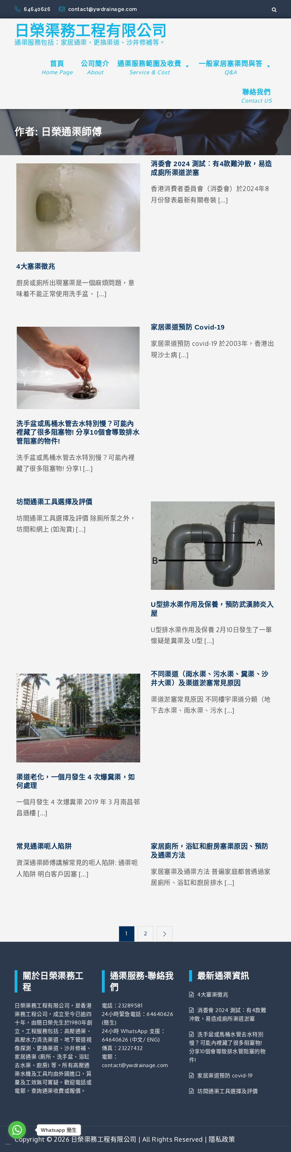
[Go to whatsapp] (17, 1130)
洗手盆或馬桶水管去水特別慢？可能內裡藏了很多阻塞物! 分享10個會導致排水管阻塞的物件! (77, 432)
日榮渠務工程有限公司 (91, 30)
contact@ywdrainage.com (102, 9)
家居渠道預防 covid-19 (188, 327)
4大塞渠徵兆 (35, 266)
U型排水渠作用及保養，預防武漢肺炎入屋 (212, 609)
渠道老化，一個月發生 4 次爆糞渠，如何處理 (75, 781)
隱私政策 (222, 1139)
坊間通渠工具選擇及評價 (54, 502)
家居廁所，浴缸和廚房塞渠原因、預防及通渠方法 (210, 851)
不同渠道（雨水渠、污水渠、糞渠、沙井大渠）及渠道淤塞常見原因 (210, 678)
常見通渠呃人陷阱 (44, 846)
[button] (186, 66)
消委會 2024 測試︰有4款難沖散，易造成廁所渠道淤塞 (211, 168)
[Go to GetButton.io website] (17, 1144)
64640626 (38, 9)
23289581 (130, 1005)
